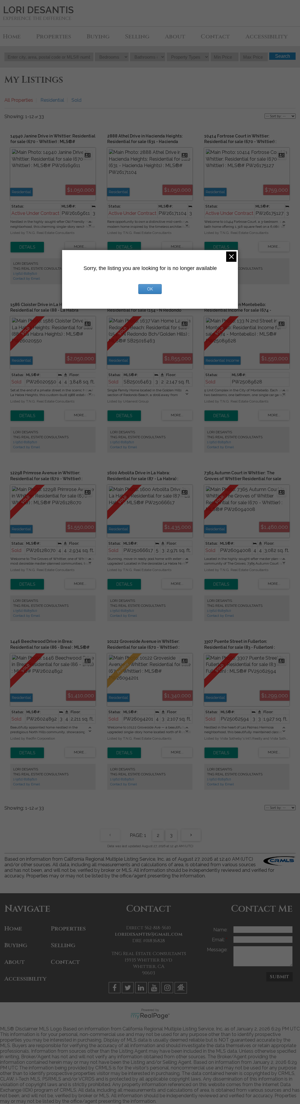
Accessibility (267, 36)
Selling (137, 36)
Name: (220, 930)
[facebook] (115, 988)
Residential (52, 100)
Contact (215, 36)
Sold (76, 100)
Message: (217, 949)
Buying (98, 36)
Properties (53, 36)
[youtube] (154, 988)
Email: (219, 939)
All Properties (18, 100)
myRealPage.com (150, 1016)
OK (150, 289)
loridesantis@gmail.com (149, 934)
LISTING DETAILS (27, 247)
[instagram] (168, 988)
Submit (279, 977)
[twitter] (128, 988)
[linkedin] (141, 988)
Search (282, 56)
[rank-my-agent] (181, 988)
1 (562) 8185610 (25, 273)
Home (12, 36)
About (175, 36)
